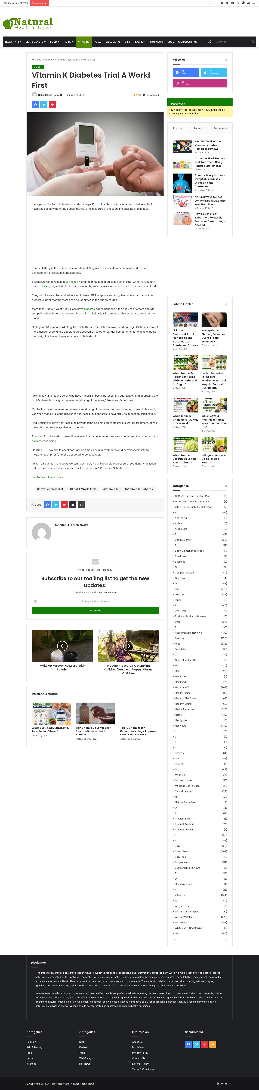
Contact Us (138, 1058)
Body (178, 545)
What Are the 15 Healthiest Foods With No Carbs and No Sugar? (185, 378)
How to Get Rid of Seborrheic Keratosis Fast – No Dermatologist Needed (211, 219)
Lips (177, 758)
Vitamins (83, 41)
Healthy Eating (183, 703)
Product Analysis (184, 824)
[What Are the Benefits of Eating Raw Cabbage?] (185, 444)
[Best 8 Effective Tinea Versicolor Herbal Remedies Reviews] (182, 146)
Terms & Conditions (143, 1069)
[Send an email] (61, 95)
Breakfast (180, 556)
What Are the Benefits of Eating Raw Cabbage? (184, 458)
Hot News (156, 41)
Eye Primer (181, 610)
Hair (177, 671)
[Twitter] (43, 104)
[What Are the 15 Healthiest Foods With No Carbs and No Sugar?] (185, 362)
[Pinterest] (52, 104)
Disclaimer (138, 1047)
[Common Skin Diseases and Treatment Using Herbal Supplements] (182, 163)
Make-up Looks (183, 780)
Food (53, 41)
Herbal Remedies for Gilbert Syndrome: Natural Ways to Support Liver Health (214, 380)
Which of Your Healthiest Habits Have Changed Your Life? (214, 421)
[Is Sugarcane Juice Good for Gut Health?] (214, 444)
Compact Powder (185, 572)
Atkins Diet (181, 528)
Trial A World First (84, 489)
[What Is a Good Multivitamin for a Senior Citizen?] (51, 713)
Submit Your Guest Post (183, 41)
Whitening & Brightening (188, 928)
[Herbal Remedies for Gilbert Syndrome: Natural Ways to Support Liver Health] (214, 362)
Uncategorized (183, 884)
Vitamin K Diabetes (140, 489)
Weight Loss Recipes (186, 911)
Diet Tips (180, 594)
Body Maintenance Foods (189, 550)
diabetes (89, 309)
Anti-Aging (181, 518)
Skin (177, 846)
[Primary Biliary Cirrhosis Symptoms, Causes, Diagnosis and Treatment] (182, 183)
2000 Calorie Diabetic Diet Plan (193, 507)
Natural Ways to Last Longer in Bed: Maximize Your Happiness (210, 200)
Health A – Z (182, 687)
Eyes (177, 621)
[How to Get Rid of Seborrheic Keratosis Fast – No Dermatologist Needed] (182, 218)
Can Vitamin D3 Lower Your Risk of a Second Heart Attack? (93, 731)
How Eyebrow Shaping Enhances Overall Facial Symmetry (82, 3)
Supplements (182, 862)
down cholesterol (51, 489)
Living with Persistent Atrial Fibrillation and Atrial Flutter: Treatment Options (185, 338)
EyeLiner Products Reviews (190, 616)
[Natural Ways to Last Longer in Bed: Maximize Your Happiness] (182, 201)
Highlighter (181, 720)
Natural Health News (48, 95)
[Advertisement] (173, 18)
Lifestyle (180, 753)
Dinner (178, 600)
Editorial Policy (140, 1063)
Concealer (181, 578)
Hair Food (180, 682)
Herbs (67, 41)
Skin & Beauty (34, 41)
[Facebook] (35, 104)
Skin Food (180, 856)
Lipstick (179, 764)
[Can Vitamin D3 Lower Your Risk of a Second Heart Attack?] (95, 713)
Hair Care (180, 676)
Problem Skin (182, 818)
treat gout (48, 286)
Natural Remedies (185, 802)
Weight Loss (182, 906)
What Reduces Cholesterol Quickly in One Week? (185, 419)
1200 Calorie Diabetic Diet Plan (192, 496)
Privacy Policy (140, 1052)
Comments (220, 128)
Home (37, 59)
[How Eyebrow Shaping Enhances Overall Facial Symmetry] (214, 319)
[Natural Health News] (28, 21)
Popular (178, 128)
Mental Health (183, 791)
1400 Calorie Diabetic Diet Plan (192, 501)
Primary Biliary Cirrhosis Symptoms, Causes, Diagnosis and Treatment (210, 181)
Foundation (181, 649)
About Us (137, 1041)
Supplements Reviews (187, 867)
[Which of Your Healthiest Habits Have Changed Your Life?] (214, 405)
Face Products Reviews (188, 632)
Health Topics (182, 692)
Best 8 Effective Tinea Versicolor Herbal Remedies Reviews (209, 145)
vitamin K (75, 281)
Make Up (180, 774)
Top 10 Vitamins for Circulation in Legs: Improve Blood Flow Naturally (138, 731)
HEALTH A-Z (12, 41)
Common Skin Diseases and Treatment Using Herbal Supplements (210, 162)
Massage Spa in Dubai (187, 785)
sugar (143, 313)
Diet (127, 41)
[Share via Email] (72, 504)
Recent (198, 128)
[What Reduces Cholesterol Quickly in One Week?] (185, 405)
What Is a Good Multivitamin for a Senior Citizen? (50, 729)
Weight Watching (184, 917)
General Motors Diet (186, 660)
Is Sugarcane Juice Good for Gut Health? (214, 458)
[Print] (81, 504)
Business (180, 561)
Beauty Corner (183, 539)
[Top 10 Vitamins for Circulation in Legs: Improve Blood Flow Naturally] (139, 713)
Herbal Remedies (184, 709)
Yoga (97, 41)
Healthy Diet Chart (185, 698)
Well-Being (113, 41)
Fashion (140, 41)
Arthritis (179, 523)
